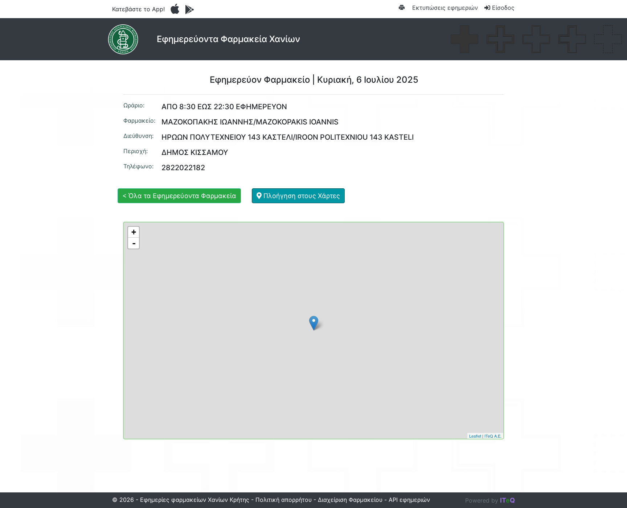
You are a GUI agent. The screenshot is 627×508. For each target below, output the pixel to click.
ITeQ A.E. (492, 436)
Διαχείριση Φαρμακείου (350, 499)
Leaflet (475, 436)
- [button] (133, 243)
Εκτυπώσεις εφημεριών (444, 7)
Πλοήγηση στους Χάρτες (301, 196)
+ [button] (133, 232)
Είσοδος (502, 7)
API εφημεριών (409, 499)
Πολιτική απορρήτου (283, 499)
